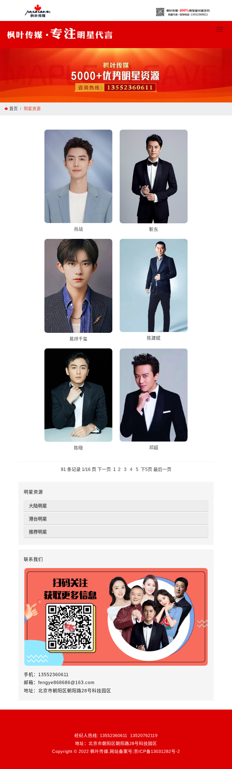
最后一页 (162, 469)
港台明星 (38, 519)
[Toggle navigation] (219, 29)
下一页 (104, 469)
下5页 (146, 469)
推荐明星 (38, 532)
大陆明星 (38, 506)
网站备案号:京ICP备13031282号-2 (145, 751)
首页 (13, 108)
